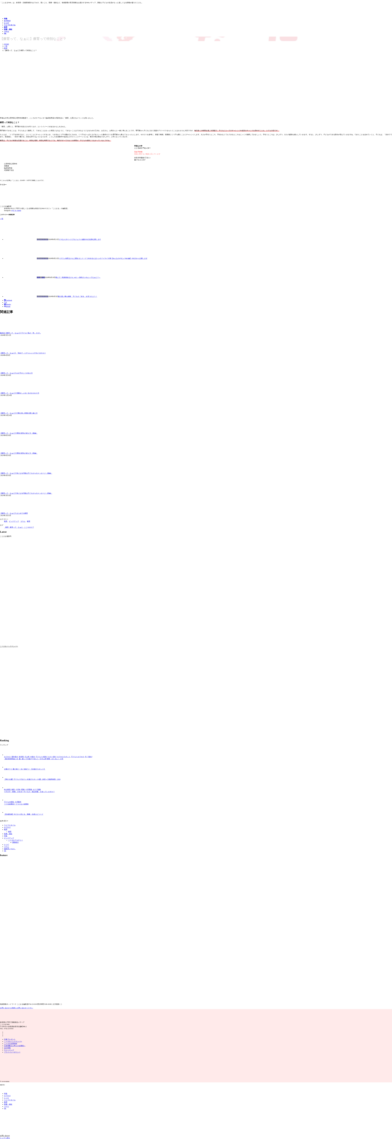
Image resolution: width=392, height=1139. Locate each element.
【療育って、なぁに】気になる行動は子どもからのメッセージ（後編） (26, 473)
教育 (5, 521)
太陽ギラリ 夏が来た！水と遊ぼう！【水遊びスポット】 (24, 769)
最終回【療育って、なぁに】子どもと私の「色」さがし (20, 333)
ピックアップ (14, 521)
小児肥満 (28, 789)
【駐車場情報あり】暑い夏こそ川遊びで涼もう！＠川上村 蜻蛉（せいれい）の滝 (33, 759)
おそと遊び (52, 757)
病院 (13, 789)
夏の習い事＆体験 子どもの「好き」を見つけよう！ (77, 296)
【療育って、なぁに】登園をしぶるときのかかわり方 (19, 393)
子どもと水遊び (41, 757)
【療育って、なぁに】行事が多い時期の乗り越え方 (19, 413)
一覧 (1, 219)
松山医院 (7, 789)
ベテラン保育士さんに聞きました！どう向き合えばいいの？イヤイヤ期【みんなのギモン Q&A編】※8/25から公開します (103, 258)
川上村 (26, 757)
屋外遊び (14, 757)
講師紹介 (15, 842)
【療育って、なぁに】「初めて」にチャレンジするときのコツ (23, 353)
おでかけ (7, 757)
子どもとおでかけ (77, 757)
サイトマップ (9, 1050)
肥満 (22, 789)
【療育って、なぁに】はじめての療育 (14, 513)
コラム (22, 521)
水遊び (32, 757)
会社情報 (7, 1048)
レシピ (6, 844)
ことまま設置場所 (10, 1043)
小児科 (18, 789)
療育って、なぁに (16, 527)
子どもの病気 (9, 802)
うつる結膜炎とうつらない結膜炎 (16, 804)
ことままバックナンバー (13, 1041)
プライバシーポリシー (12, 1052)
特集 (5, 836)
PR (5, 851)
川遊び (89, 757)
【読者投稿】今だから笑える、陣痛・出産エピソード (23, 814)
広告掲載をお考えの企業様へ (14, 1046)
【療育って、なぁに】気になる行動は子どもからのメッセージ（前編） (26, 493)
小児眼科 (18, 802)
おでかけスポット (63, 757)
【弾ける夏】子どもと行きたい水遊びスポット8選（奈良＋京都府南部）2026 (32, 779)
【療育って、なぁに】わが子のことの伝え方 (16, 373)
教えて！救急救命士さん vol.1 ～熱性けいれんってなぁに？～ (78, 277)
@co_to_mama (16, 210)
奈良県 (21, 757)
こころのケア (29, 527)
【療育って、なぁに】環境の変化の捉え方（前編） (19, 453)
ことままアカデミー (15, 840)
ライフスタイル (42, 239)
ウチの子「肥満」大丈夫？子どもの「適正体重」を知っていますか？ (29, 792)
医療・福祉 (41, 277)
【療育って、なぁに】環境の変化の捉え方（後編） (19, 433)
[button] (196, 646)
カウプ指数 (37, 789)
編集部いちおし (10, 849)
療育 (28, 521)
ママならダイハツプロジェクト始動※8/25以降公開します (80, 239)
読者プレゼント (10, 1039)
